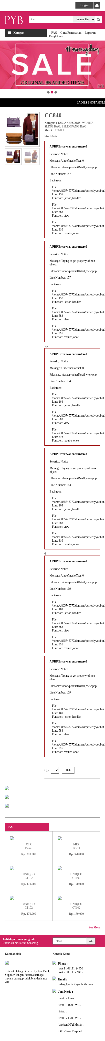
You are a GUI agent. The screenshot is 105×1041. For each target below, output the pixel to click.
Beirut (28, 846)
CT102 (29, 876)
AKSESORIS (72, 123)
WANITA (88, 123)
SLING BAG (52, 126)
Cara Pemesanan (71, 32)
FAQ (54, 32)
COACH (60, 130)
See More (94, 927)
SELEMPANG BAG (74, 126)
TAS (60, 123)
